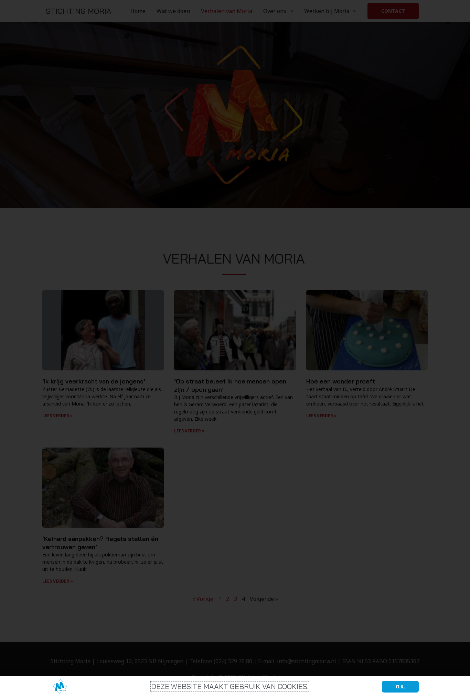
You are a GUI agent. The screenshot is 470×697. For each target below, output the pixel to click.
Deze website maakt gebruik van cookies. (230, 686)
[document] (235, 348)
